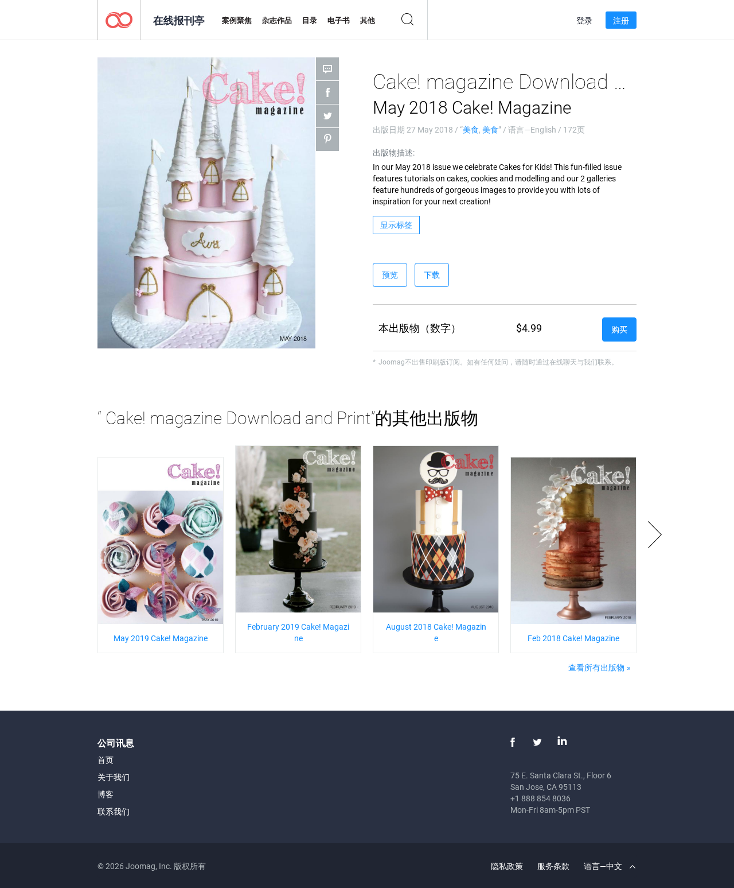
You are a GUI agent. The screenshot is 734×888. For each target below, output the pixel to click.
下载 (432, 274)
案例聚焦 (237, 20)
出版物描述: (394, 152)
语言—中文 (604, 865)
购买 (619, 329)
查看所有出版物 (596, 667)
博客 (105, 794)
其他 (367, 20)
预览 (390, 274)
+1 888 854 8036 (540, 798)
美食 (471, 129)
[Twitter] (537, 742)
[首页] (119, 19)
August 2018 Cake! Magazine (436, 632)
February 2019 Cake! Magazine (298, 632)
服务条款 (553, 865)
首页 (105, 759)
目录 (309, 20)
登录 (584, 20)
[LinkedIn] (561, 742)
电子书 (338, 20)
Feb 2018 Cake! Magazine (573, 638)
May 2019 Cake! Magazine (161, 638)
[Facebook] (512, 742)
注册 (621, 20)
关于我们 (113, 776)
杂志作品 (277, 20)
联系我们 (113, 811)
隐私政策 (507, 865)
